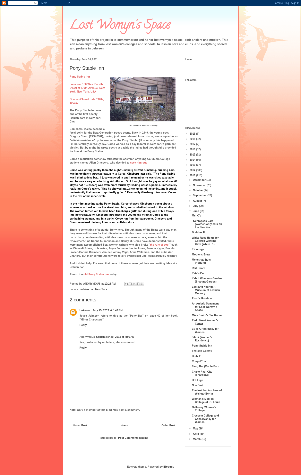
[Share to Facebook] (138, 284)
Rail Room (198, 268)
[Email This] (126, 284)
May (196, 428)
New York (101, 289)
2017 (193, 144)
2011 (193, 175)
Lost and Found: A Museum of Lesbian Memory (206, 290)
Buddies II (198, 232)
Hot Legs (197, 380)
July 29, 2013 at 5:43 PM (108, 310)
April (196, 433)
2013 (193, 164)
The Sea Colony (202, 350)
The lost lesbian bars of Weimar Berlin (207, 392)
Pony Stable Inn (202, 345)
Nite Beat (197, 385)
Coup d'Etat (199, 361)
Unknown (85, 310)
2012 (193, 170)
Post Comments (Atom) (133, 437)
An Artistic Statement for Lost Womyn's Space (205, 306)
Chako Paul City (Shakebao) (202, 373)
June (196, 211)
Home (124, 425)
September (200, 195)
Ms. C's (196, 215)
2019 (193, 133)
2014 (193, 159)
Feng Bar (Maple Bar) (205, 366)
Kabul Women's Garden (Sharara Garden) (207, 280)
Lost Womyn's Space (120, 25)
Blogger (168, 466)
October (198, 190)
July (196, 205)
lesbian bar (87, 289)
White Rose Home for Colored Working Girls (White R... (205, 241)
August (198, 200)
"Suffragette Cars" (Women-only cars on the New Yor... (207, 224)
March (197, 439)
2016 (193, 149)
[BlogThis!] (130, 284)
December (199, 179)
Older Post (168, 425)
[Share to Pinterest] (142, 284)
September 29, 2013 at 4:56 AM (115, 336)
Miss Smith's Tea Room (207, 315)
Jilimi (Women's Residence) (202, 339)
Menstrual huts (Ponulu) (201, 261)
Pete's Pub (198, 273)
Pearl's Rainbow (202, 298)
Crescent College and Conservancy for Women (205, 418)
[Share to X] (134, 284)
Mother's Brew (201, 254)
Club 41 (196, 356)
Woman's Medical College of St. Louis (206, 400)
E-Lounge (198, 249)
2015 (193, 154)
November (200, 185)
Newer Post (80, 425)
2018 (193, 139)
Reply (83, 324)
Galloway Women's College (204, 409)
